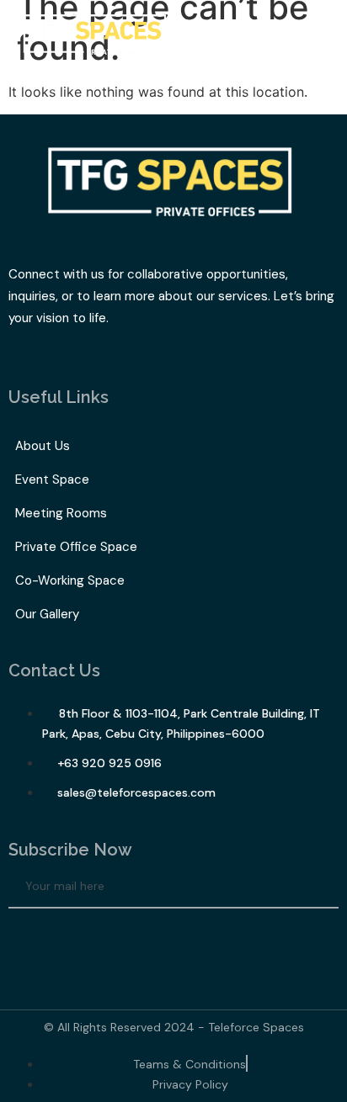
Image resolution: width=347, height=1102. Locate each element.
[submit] (321, 887)
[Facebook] (29, 938)
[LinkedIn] (76, 938)
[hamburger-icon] (315, 39)
